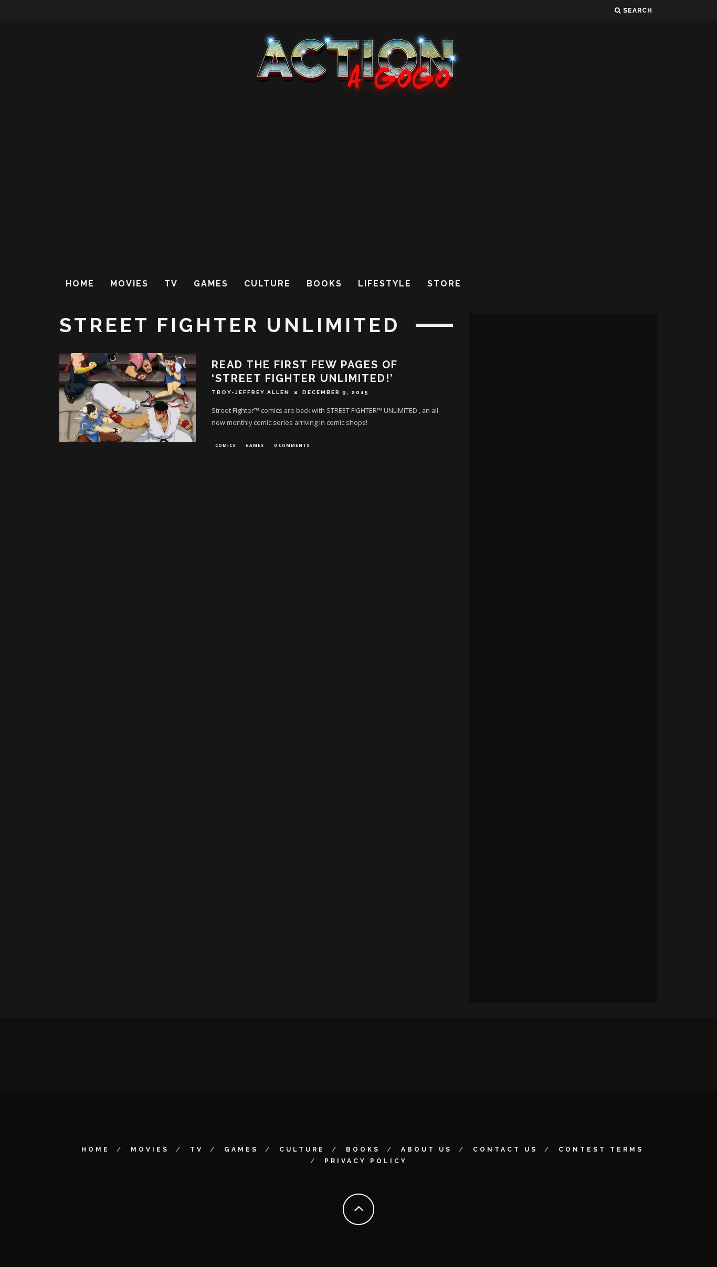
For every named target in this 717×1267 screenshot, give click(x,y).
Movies (129, 284)
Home (80, 284)
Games (211, 284)
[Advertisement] (358, 183)
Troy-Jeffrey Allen (251, 392)
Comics (225, 445)
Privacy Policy (365, 1161)
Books (324, 284)
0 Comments (292, 445)
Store (444, 284)
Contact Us (505, 1149)
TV (171, 284)
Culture (267, 284)
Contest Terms (601, 1149)
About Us (426, 1149)
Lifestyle (385, 284)
